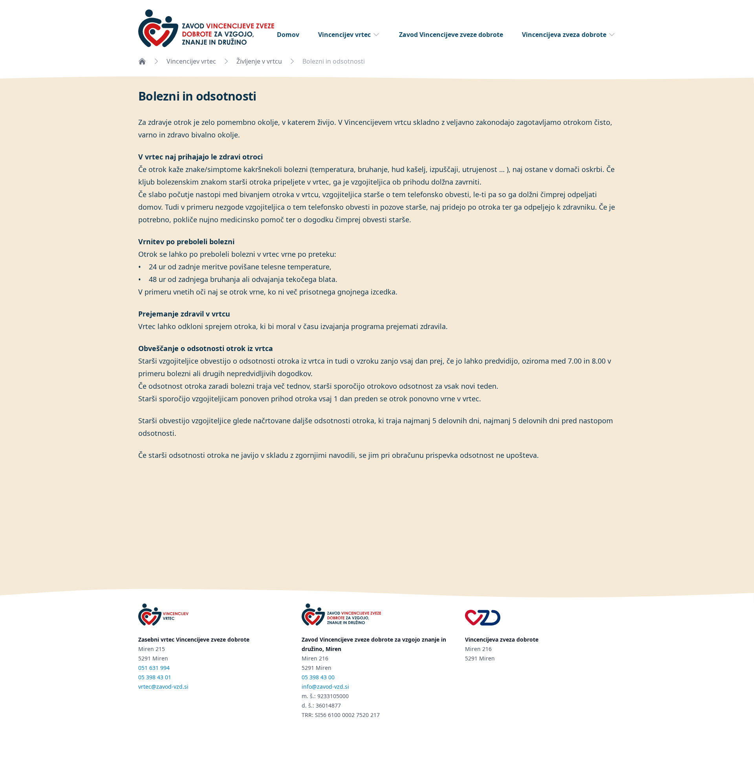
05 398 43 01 (154, 677)
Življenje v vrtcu (259, 61)
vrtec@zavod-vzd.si (163, 686)
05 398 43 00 (318, 677)
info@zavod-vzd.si (325, 686)
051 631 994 (154, 667)
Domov (288, 34)
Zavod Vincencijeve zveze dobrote (451, 34)
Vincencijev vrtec (344, 34)
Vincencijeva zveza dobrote (564, 34)
